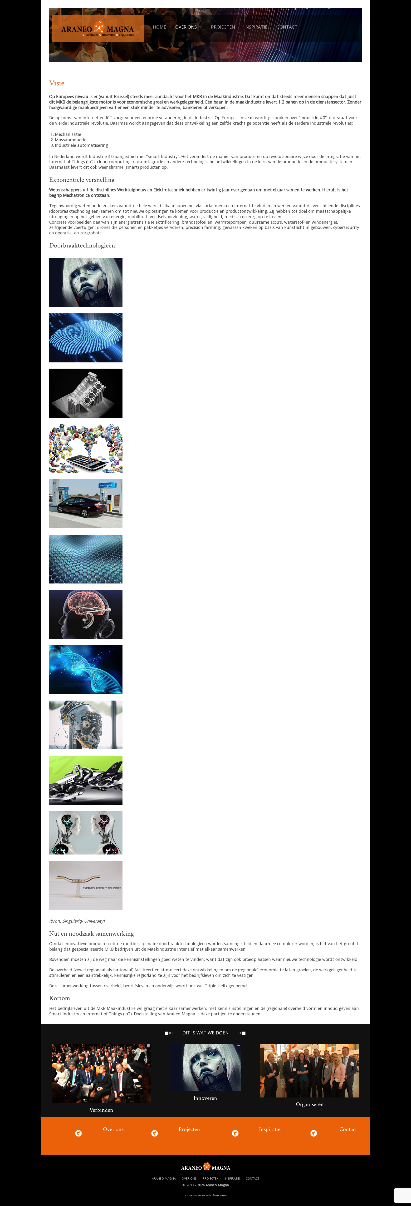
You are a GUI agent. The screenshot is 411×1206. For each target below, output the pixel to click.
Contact (348, 1129)
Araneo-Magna (164, 1178)
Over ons (113, 1129)
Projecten (189, 1129)
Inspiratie (269, 1129)
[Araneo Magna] (98, 28)
